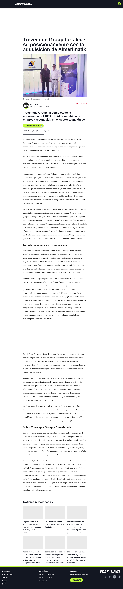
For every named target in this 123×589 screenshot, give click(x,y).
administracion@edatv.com (79, 575)
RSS (4, 584)
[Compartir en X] (41, 130)
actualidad (81, 103)
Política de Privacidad (46, 575)
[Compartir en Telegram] (36, 130)
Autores (5, 578)
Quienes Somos (7, 575)
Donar (4, 581)
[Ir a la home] (23, 3)
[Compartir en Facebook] (49, 130)
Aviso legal (43, 581)
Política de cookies (45, 578)
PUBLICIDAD (76, 580)
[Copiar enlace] (45, 130)
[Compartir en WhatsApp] (32, 130)
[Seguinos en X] (119, 3)
